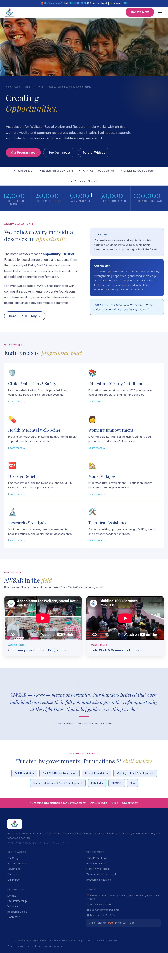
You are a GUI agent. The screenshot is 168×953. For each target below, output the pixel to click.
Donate (11, 895)
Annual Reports (53, 946)
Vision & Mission (17, 863)
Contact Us (14, 917)
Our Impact (13, 879)
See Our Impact (59, 152)
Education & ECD (96, 863)
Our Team (13, 874)
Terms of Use (33, 946)
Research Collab (17, 911)
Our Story (13, 858)
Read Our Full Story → (24, 316)
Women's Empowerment (101, 874)
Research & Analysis (98, 879)
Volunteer (13, 906)
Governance (14, 868)
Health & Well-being (98, 868)
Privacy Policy (15, 946)
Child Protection (96, 858)
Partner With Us (94, 152)
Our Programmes (23, 152)
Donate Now (140, 12)
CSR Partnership (17, 901)
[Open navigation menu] (160, 12)
